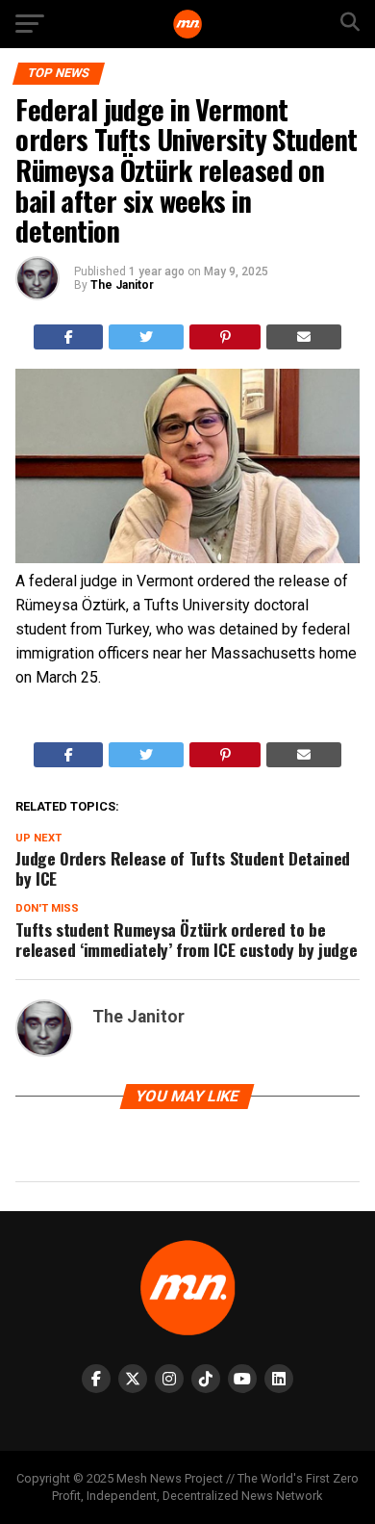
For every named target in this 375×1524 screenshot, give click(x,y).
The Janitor (122, 285)
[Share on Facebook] (69, 336)
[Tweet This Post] (146, 336)
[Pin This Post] (225, 336)
